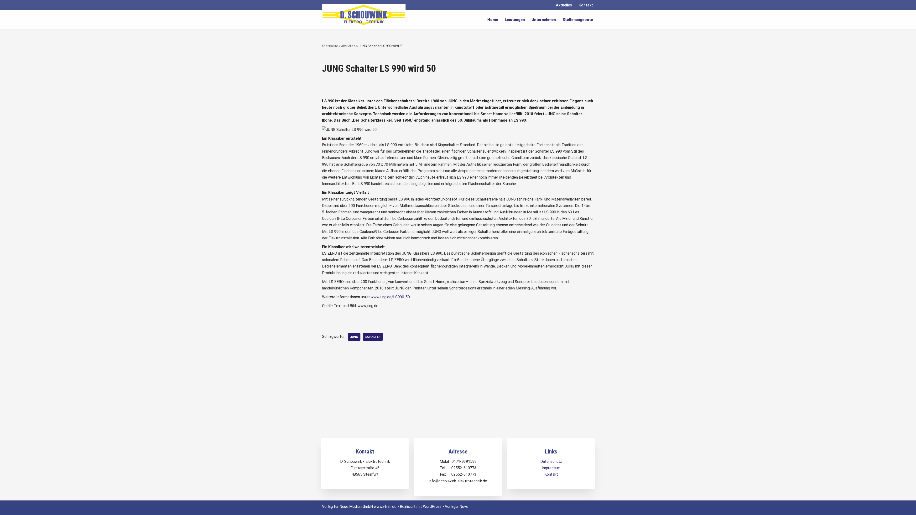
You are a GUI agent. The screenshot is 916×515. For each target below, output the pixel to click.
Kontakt (586, 5)
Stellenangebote (577, 19)
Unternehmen (543, 19)
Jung (354, 337)
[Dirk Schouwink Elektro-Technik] (364, 15)
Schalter (372, 337)
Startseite (330, 46)
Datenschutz (551, 461)
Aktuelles (564, 5)
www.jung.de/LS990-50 (390, 297)
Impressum (551, 468)
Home (492, 19)
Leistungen (515, 19)
